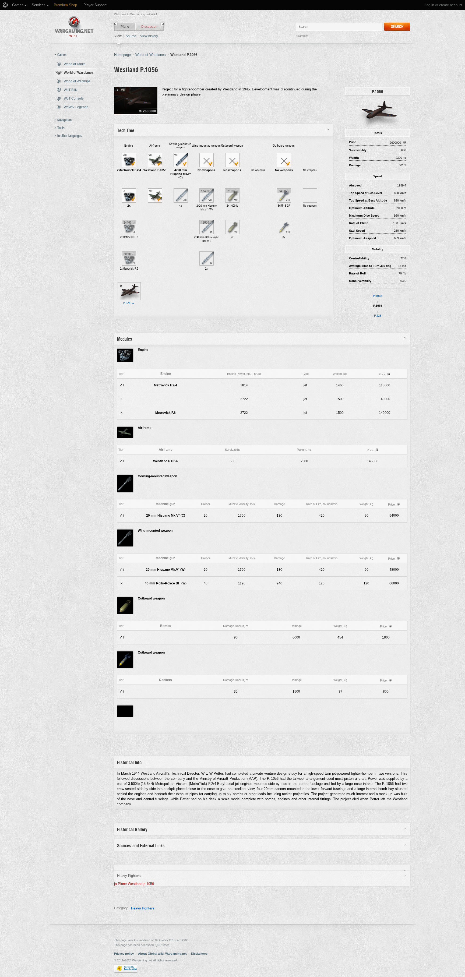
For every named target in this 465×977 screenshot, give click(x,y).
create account (450, 5)
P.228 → (129, 303)
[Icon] (377, 112)
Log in (429, 5)
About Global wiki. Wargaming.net (162, 953)
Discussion (149, 27)
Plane (125, 27)
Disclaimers (199, 953)
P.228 (377, 315)
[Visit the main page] (74, 26)
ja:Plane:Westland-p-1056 (134, 884)
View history (149, 36)
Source (131, 36)
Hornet (377, 295)
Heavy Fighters (142, 908)
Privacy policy (124, 953)
